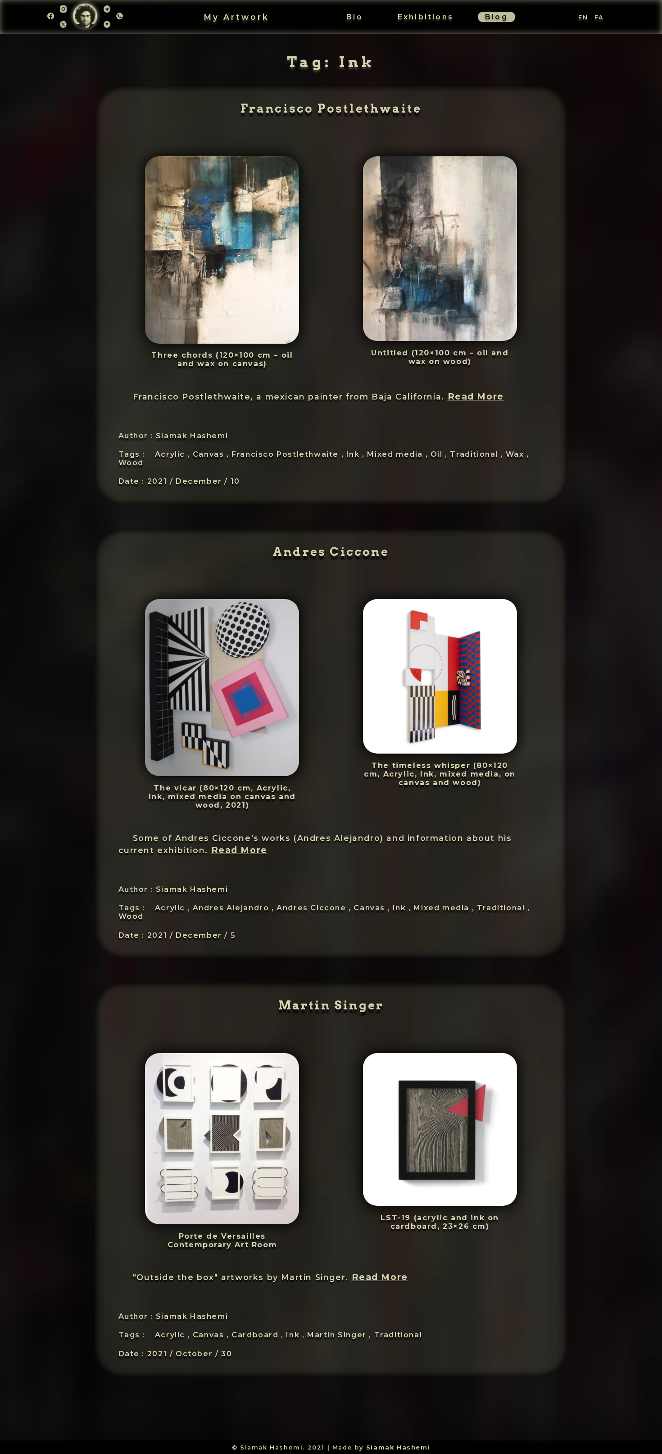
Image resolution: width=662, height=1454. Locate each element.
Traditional (398, 1335)
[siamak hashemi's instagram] (63, 11)
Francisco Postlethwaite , (288, 454)
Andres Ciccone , (315, 908)
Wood (131, 463)
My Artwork (236, 17)
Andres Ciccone (331, 552)
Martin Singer (331, 1005)
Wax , (517, 454)
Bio (354, 17)
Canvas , (212, 454)
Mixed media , (398, 454)
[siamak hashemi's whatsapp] (119, 16)
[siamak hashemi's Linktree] (107, 25)
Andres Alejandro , (235, 908)
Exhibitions (425, 17)
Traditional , (477, 454)
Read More (476, 396)
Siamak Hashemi (398, 1447)
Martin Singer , (340, 1335)
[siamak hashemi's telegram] (107, 11)
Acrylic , (174, 454)
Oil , (440, 454)
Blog (496, 17)
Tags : (131, 454)
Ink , (356, 454)
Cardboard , (258, 1335)
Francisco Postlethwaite (331, 108)
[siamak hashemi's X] (63, 25)
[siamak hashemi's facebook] (50, 16)
